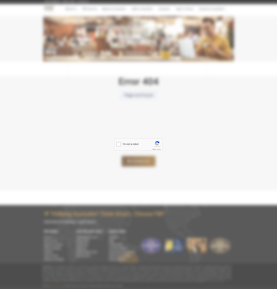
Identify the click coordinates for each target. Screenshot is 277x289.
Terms (159, 149)
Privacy (154, 149)
